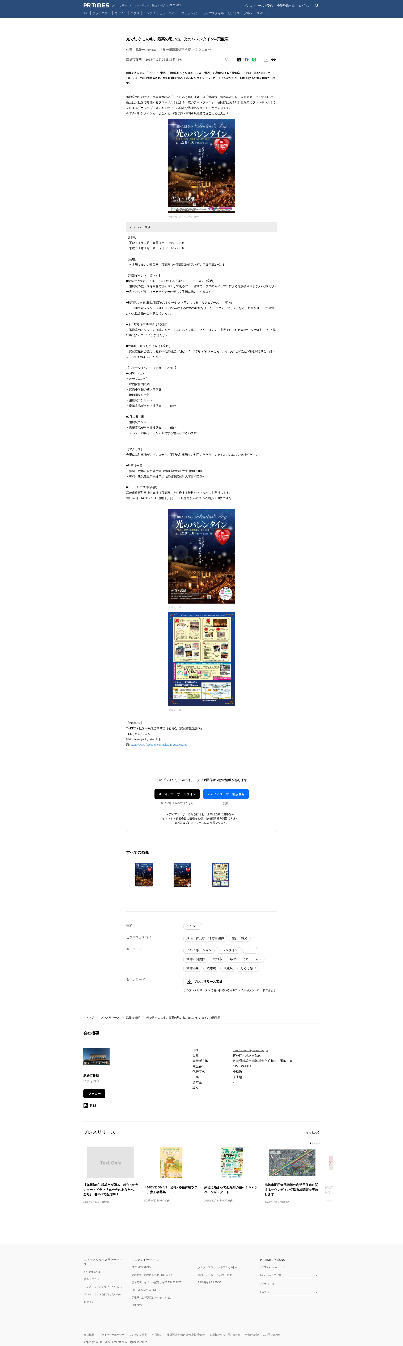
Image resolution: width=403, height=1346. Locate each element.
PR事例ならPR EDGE (209, 1282)
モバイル (120, 13)
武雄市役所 (133, 1017)
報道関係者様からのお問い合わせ (186, 1334)
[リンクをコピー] (273, 59)
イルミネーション (199, 950)
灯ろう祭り (248, 968)
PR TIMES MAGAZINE (144, 1290)
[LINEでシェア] (254, 59)
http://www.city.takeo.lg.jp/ (250, 1050)
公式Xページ (267, 1284)
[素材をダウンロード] (266, 59)
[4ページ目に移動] (317, 1143)
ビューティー (168, 13)
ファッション (190, 13)
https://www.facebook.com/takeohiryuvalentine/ (159, 744)
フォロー (94, 1093)
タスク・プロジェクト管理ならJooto (218, 1267)
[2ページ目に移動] (312, 1143)
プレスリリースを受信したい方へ (103, 1287)
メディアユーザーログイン (177, 794)
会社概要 (89, 1334)
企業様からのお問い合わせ (225, 1334)
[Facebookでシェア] (246, 59)
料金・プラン (91, 1279)
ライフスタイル (213, 13)
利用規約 (157, 1334)
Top (86, 13)
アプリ (135, 13)
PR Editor (137, 1305)
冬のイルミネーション (245, 959)
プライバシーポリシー (111, 1334)
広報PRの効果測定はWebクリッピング (153, 1297)
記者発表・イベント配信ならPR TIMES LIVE (156, 1282)
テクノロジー (101, 13)
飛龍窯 (228, 968)
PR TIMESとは (92, 1271)
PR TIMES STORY (141, 1267)
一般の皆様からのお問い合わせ (262, 1334)
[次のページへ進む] (330, 1163)
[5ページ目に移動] (319, 1143)
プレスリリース (110, 1017)
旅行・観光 (239, 938)
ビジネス (234, 13)
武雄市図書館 (195, 959)
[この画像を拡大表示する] (144, 875)
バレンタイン (228, 950)
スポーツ (263, 13)
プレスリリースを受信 (258, 6)
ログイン (305, 6)
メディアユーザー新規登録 (226, 794)
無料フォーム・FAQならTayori (215, 1275)
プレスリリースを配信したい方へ (103, 1294)
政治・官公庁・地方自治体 (205, 938)
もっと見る (313, 1132)
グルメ (248, 13)
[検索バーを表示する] (317, 5)
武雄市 (217, 959)
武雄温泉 (192, 968)
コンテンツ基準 (138, 1334)
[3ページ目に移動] (314, 1143)
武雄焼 (211, 968)
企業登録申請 (286, 6)
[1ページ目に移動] (310, 1143)
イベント (192, 926)
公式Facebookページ (272, 1267)
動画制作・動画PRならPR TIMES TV (152, 1275)
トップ (90, 1017)
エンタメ (149, 13)
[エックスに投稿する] (239, 59)
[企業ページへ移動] (96, 1058)
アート (250, 950)
